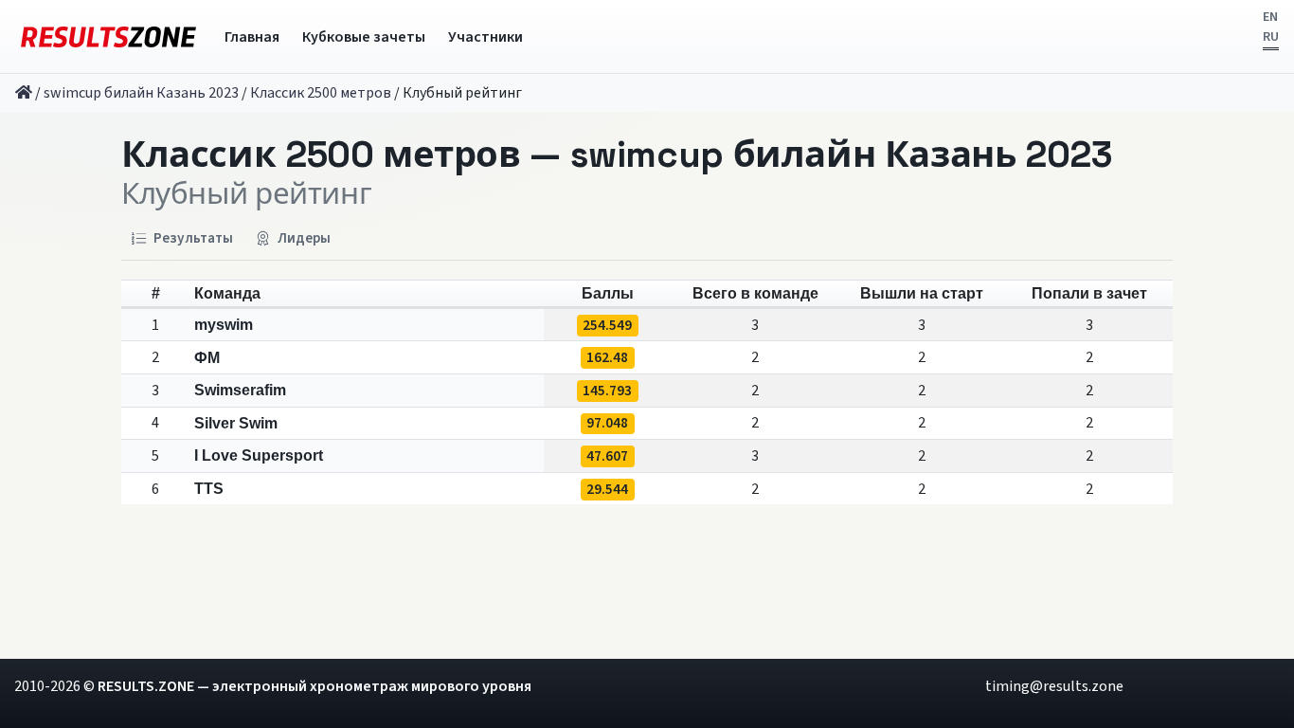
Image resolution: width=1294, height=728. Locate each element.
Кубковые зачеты (363, 37)
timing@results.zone (1054, 686)
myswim (223, 325)
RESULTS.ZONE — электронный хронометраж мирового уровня (314, 686)
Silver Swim (236, 423)
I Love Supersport (258, 455)
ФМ (207, 358)
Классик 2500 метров (320, 92)
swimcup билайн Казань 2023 (141, 92)
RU (1271, 36)
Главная (252, 37)
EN (1270, 17)
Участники (485, 37)
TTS (209, 489)
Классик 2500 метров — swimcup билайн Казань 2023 (617, 155)
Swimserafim (240, 390)
